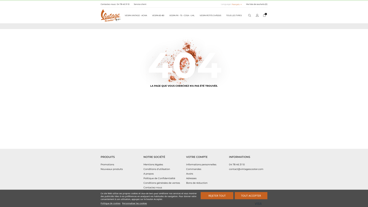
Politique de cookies (110, 203)
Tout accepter (251, 195)
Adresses (191, 178)
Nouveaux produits (112, 169)
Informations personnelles (201, 164)
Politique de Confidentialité (159, 178)
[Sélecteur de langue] (257, 16)
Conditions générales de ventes (161, 183)
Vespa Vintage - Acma (136, 15)
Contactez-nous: (108, 4)
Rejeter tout (217, 195)
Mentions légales (153, 164)
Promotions (107, 164)
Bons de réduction (197, 183)
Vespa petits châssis (210, 15)
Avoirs (189, 173)
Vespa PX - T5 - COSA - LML (182, 15)
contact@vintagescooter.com (246, 169)
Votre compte (197, 157)
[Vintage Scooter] (111, 15)
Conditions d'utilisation (156, 169)
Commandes (193, 169)
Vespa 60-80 (158, 15)
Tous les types (234, 15)
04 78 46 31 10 (123, 4)
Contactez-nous (152, 187)
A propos (148, 173)
